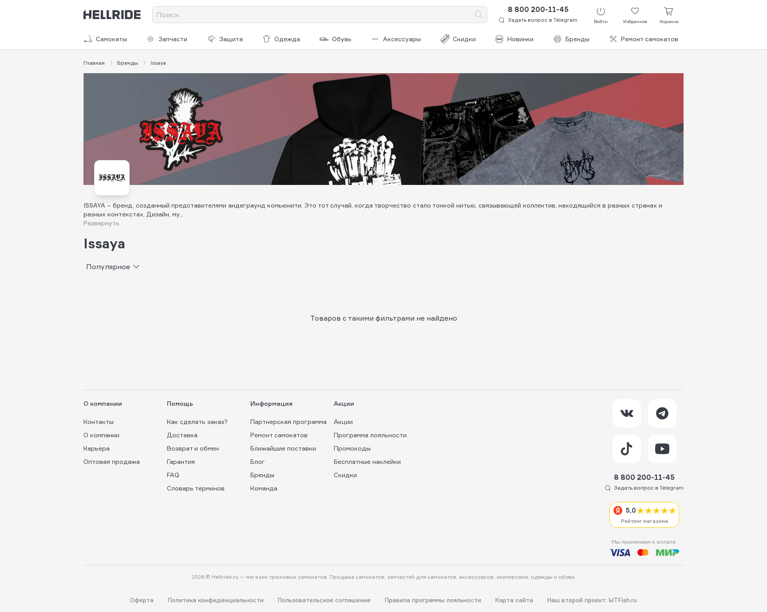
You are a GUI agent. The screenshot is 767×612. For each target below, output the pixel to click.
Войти (601, 21)
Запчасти (172, 39)
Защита (231, 39)
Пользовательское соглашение (324, 600)
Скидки (464, 39)
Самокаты (111, 39)
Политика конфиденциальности (216, 600)
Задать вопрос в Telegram (542, 19)
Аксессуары (402, 39)
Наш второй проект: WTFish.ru (592, 600)
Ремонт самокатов (649, 39)
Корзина (669, 21)
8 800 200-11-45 (538, 9)
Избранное (635, 21)
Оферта (142, 600)
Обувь (342, 39)
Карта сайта (514, 600)
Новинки (520, 39)
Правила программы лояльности (433, 600)
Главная (94, 63)
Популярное (108, 266)
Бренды (577, 39)
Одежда (287, 39)
